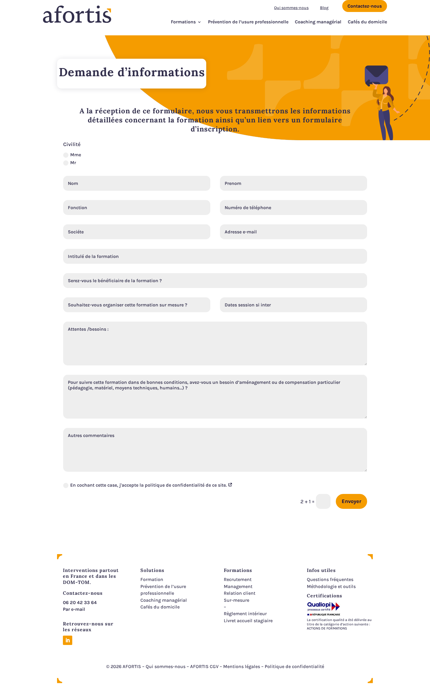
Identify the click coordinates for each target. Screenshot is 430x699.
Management (238, 586)
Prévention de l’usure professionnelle (248, 22)
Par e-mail (74, 609)
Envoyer (351, 501)
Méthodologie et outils (331, 586)
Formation (151, 579)
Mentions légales (241, 666)
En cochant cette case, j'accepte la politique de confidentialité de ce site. (149, 485)
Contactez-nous (365, 6)
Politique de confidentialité (294, 666)
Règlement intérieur (245, 613)
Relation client (239, 593)
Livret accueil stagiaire (248, 620)
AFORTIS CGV (204, 666)
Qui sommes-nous (291, 7)
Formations (183, 22)
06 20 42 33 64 (80, 602)
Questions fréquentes (330, 579)
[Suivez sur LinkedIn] (67, 640)
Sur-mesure (236, 600)
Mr (73, 162)
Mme (75, 154)
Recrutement (238, 579)
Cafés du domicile (367, 22)
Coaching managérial (318, 22)
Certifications (324, 596)
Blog (324, 7)
